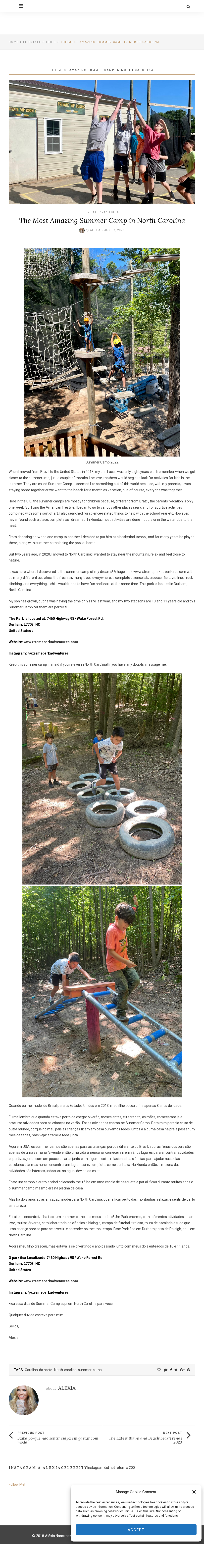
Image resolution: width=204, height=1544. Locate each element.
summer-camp (90, 1370)
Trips (51, 42)
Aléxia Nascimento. (60, 1536)
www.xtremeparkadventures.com (159, 572)
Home (14, 42)
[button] (194, 1491)
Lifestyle (32, 42)
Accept (136, 1530)
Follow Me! (17, 1484)
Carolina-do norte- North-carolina (51, 1370)
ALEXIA (95, 230)
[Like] (159, 1370)
